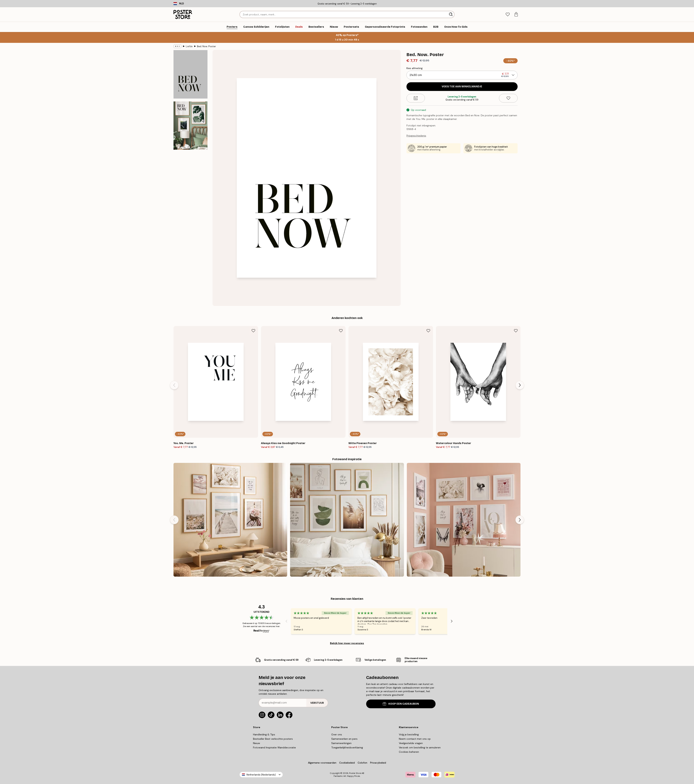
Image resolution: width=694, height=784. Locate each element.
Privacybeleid (378, 762)
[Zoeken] (451, 14)
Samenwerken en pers (344, 738)
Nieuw (256, 743)
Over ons (336, 734)
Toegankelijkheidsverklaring (347, 747)
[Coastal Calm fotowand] (230, 520)
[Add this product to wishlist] (508, 98)
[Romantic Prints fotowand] (463, 520)
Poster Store (355, 773)
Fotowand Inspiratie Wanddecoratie (274, 747)
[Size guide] (415, 98)
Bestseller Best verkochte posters (273, 738)
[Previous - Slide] (174, 385)
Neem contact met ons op (415, 738)
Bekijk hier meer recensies (347, 643)
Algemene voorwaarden (322, 762)
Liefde (189, 46)
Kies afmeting (414, 68)
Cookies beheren (409, 751)
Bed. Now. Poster (206, 46)
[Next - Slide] (519, 385)
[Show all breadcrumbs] (177, 46)
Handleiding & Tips (264, 734)
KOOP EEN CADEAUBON (403, 703)
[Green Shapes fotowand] (347, 520)
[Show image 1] (190, 74)
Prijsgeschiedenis (416, 135)
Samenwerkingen (341, 743)
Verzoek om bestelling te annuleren (420, 747)
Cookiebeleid (347, 762)
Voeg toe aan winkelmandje (462, 86)
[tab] (507, 14)
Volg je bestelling (409, 734)
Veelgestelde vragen (411, 743)
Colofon (362, 762)
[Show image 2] (190, 125)
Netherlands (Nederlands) (261, 774)
